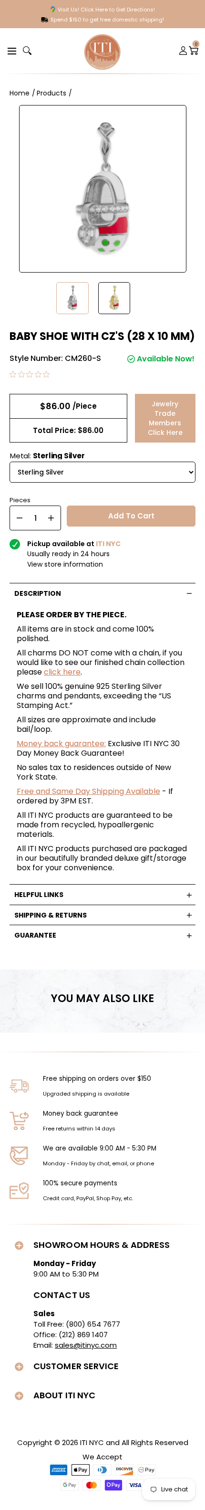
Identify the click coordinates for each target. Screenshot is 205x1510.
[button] (10, 50)
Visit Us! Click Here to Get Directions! (106, 9)
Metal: (47, 455)
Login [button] (183, 50)
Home (20, 93)
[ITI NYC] (102, 51)
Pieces (20, 499)
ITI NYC (92, 1442)
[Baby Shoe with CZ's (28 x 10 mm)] (72, 298)
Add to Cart (131, 516)
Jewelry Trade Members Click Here (165, 418)
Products (51, 93)
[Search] (27, 50)
